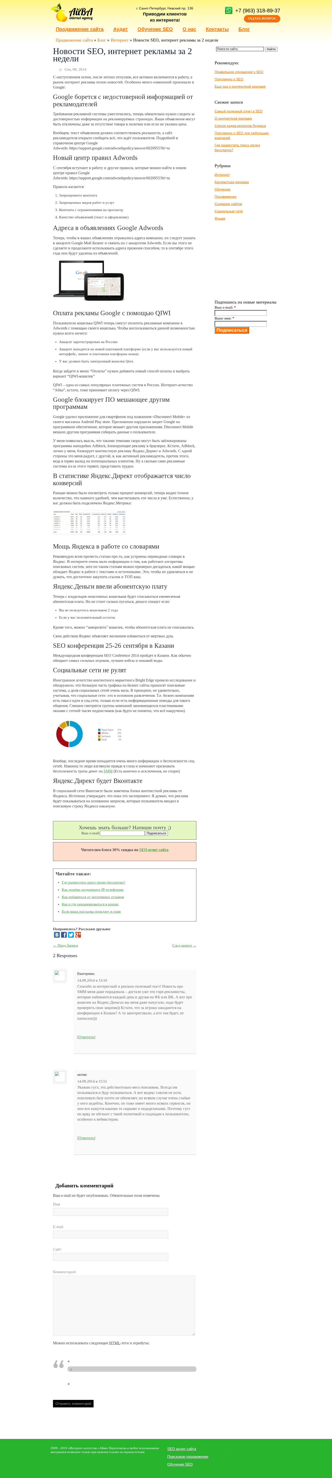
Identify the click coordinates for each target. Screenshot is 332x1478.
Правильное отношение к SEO (239, 72)
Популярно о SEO (229, 79)
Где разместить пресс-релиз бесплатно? (93, 882)
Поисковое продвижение (187, 1456)
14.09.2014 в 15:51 (92, 1081)
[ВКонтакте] (57, 935)
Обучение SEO (155, 29)
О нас (189, 29)
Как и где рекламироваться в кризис (90, 904)
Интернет (120, 40)
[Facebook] (64, 935)
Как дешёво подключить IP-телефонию (92, 890)
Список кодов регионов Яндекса (240, 126)
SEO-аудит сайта (153, 850)
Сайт (57, 1249)
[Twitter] (71, 935)
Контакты (217, 29)
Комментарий (64, 1272)
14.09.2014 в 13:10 (92, 980)
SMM (108, 771)
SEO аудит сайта (181, 1449)
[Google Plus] (78, 935)
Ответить (86, 1037)
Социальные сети (229, 211)
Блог (244, 29)
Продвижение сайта (80, 29)
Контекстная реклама (232, 182)
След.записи (184, 945)
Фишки (220, 218)
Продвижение (225, 196)
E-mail (58, 1227)
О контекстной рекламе (233, 118)
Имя (56, 1204)
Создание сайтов (228, 204)
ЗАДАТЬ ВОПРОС (262, 18)
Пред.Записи (65, 945)
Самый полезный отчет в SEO (238, 111)
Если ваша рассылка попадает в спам (91, 911)
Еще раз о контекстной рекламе (240, 86)
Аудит (120, 29)
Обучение (222, 189)
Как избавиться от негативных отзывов (93, 897)
